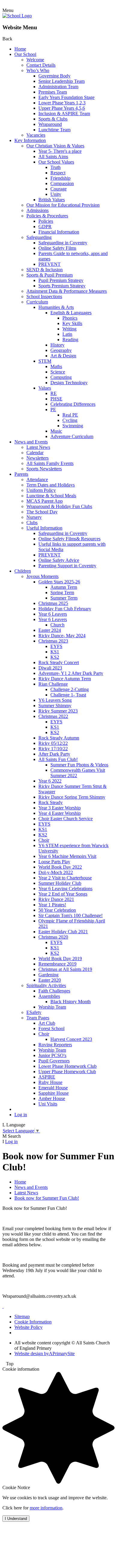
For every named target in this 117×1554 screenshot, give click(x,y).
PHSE (56, 398)
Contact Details (41, 65)
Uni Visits (47, 1103)
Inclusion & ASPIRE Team (64, 113)
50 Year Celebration (57, 910)
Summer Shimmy (54, 705)
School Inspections (44, 296)
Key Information (30, 140)
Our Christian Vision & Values (55, 145)
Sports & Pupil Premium (49, 274)
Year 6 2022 (50, 780)
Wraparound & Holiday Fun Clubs (59, 506)
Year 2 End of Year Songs (62, 893)
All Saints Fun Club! (58, 759)
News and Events (31, 441)
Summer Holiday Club (59, 883)
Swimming (72, 425)
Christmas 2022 (53, 716)
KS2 (54, 657)
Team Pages (37, 1017)
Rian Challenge (53, 684)
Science (57, 371)
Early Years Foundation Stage (66, 97)
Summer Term (63, 597)
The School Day (42, 511)
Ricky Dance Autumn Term (64, 678)
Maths (56, 366)
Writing (69, 328)
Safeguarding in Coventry (62, 242)
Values (44, 388)
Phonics (69, 318)
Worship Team (52, 1006)
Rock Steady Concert (58, 662)
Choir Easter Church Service (65, 818)
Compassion (62, 183)
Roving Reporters (55, 1044)
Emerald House (53, 1087)
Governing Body (54, 75)
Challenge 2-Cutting (69, 689)
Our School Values (56, 161)
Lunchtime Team (54, 129)
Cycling (69, 420)
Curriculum (37, 301)
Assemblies (49, 996)
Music (56, 431)
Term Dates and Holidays (50, 484)
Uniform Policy (41, 490)
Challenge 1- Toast (68, 694)
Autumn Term (63, 587)
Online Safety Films (57, 248)
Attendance (37, 479)
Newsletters (37, 457)
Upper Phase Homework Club (67, 1071)
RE (53, 393)
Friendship (60, 178)
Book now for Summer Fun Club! (46, 1198)
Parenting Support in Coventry (67, 565)
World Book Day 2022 (60, 867)
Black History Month (70, 1001)
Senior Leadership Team (61, 81)
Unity (55, 194)
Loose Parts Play (54, 861)
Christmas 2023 (53, 640)
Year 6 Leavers (52, 614)
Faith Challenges (54, 990)
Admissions (37, 210)
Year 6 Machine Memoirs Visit (67, 856)
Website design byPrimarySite (44, 1353)
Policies (45, 221)
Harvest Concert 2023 (71, 1039)
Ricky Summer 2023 (58, 710)
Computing (61, 377)
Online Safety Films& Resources (69, 538)
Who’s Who (37, 70)
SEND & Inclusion (44, 269)
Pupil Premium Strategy (60, 280)
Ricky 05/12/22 (53, 743)
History (57, 344)
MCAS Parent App (44, 501)
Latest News (38, 447)
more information (46, 1507)
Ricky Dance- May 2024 (62, 635)
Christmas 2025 (53, 603)
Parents (21, 474)
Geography (61, 350)
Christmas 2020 (53, 937)
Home (20, 48)
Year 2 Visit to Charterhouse (65, 877)
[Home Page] (17, 15)
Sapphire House (53, 1093)
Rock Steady (50, 802)
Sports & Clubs (53, 118)
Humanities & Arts (56, 307)
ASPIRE (46, 1076)
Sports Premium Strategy (62, 285)
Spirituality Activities (46, 985)
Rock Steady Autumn (58, 737)
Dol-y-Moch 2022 (55, 872)
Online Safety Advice (58, 560)
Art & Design (63, 355)
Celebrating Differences (72, 404)
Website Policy (28, 1327)
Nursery (34, 517)
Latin (67, 334)
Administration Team (58, 86)
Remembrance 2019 (57, 963)
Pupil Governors (54, 1060)
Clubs (32, 522)
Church (57, 624)
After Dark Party (54, 754)
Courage (58, 188)
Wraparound (50, 124)
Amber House (51, 1098)
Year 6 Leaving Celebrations (65, 888)
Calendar (35, 452)
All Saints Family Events (50, 463)
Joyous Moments (42, 576)
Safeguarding (39, 237)
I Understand (16, 1518)
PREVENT (49, 264)
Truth (55, 167)
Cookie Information (33, 1321)
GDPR (45, 226)
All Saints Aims (53, 156)
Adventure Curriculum (71, 436)
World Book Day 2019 (60, 958)
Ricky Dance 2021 (56, 899)
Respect (57, 172)
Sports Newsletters (44, 468)
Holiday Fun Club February (64, 608)
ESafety (33, 1012)
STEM (44, 361)
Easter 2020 (49, 980)
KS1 (54, 651)
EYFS (56, 646)
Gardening (48, 974)
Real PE (70, 414)
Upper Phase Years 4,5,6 (61, 108)
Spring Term (62, 592)
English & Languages (71, 312)
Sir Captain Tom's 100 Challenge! (70, 915)
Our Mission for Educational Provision (63, 205)
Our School (25, 54)
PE (53, 409)
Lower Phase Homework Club (67, 1066)
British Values (51, 199)
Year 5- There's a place (60, 151)
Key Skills (72, 323)
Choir (43, 840)
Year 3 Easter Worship (59, 807)
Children (22, 571)
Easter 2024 (49, 630)
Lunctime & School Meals (51, 495)
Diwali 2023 (50, 667)
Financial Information (58, 231)
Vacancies (35, 135)
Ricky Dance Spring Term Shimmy (71, 797)
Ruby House (50, 1082)
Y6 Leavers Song (55, 700)
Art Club (46, 1023)
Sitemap (22, 1316)
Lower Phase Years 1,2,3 (62, 102)
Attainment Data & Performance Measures (66, 291)
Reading (70, 339)
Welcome (35, 59)
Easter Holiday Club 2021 (63, 931)
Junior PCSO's (52, 1055)
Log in (20, 1114)
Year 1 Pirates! (52, 904)
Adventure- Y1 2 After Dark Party (70, 673)
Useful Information (44, 527)
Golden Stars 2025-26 (59, 581)
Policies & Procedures (47, 215)
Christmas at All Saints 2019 (65, 969)
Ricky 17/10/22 (53, 748)
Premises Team (52, 91)
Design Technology (69, 382)
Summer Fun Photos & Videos (79, 764)
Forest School (51, 1028)
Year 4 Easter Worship (59, 813)
